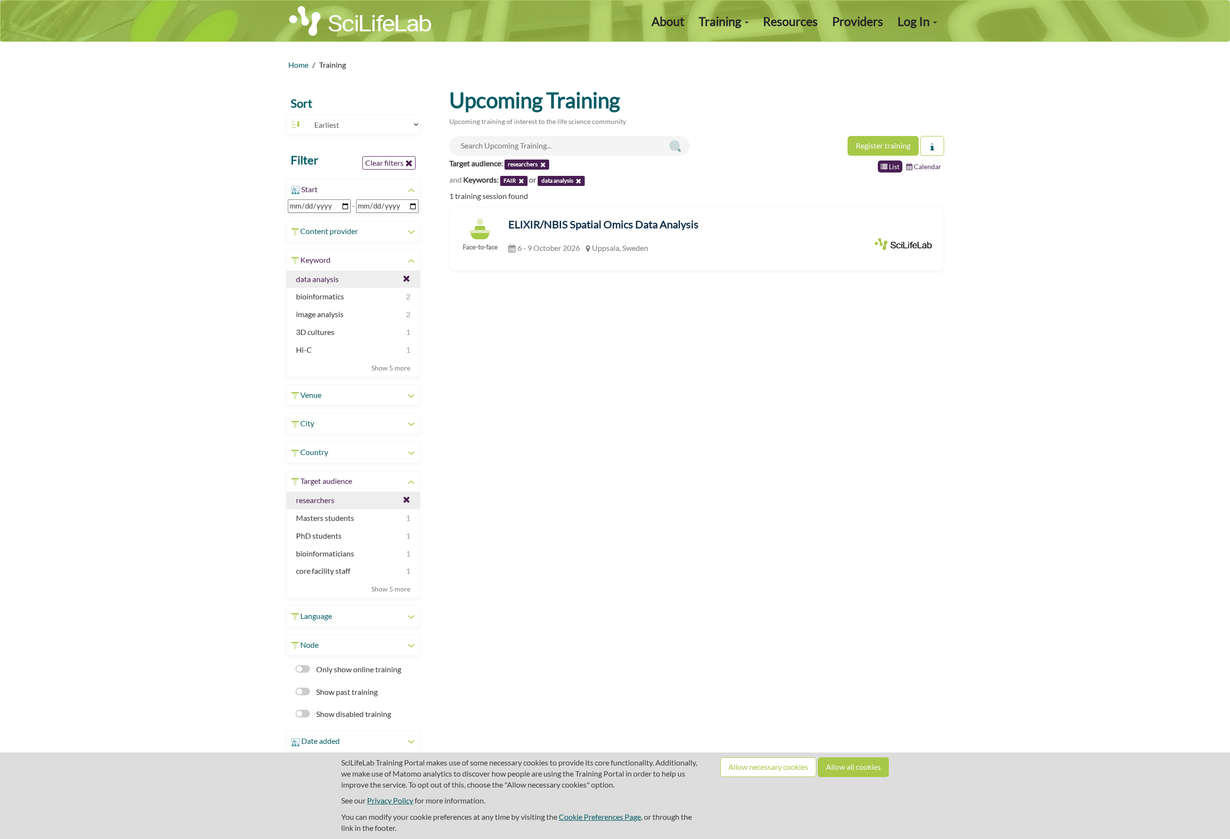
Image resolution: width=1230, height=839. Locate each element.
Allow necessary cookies (768, 766)
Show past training (346, 691)
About (668, 21)
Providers (857, 21)
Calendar (926, 166)
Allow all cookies (853, 766)
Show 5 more (390, 368)
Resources (790, 21)
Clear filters (385, 162)
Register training (883, 145)
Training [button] (721, 21)
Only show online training (358, 669)
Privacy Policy (390, 800)
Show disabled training (353, 713)
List (893, 166)
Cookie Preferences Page (600, 816)
